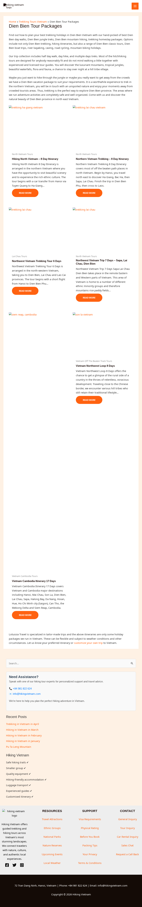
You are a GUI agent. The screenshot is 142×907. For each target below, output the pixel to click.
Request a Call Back (127, 854)
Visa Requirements (90, 819)
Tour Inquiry (127, 828)
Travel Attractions (52, 819)
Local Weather (52, 863)
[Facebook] (7, 865)
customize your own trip (88, 643)
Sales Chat (127, 845)
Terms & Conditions (89, 863)
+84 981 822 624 (22, 688)
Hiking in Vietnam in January (23, 741)
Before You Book (90, 836)
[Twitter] (14, 865)
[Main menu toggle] (135, 6)
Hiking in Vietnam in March (22, 729)
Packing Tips (89, 845)
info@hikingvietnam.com (27, 693)
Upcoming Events (52, 854)
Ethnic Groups (52, 828)
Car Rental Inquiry (127, 836)
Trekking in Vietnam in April (22, 724)
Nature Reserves (52, 845)
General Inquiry (127, 819)
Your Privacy (90, 854)
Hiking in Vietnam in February (24, 735)
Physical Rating (90, 828)
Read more (25, 192)
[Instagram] (22, 865)
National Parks (52, 836)
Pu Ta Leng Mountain (18, 746)
